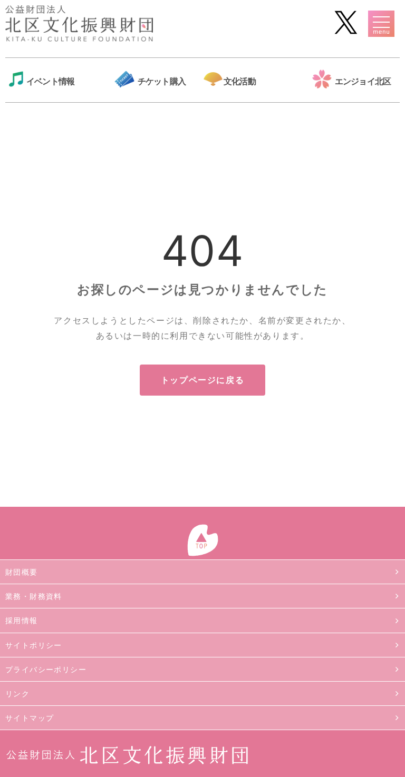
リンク (17, 693)
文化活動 (240, 81)
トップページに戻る (202, 380)
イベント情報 (50, 81)
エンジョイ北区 (363, 81)
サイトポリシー (33, 645)
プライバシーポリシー (45, 669)
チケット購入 (162, 81)
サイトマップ (29, 717)
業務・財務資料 (33, 596)
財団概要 (21, 571)
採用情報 (21, 620)
